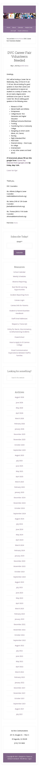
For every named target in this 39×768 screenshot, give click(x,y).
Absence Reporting (19, 282)
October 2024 (19, 508)
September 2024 (19, 514)
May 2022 (19, 661)
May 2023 (19, 598)
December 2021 (19, 688)
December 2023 (19, 561)
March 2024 (19, 545)
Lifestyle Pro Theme (24, 756)
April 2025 (19, 477)
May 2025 (19, 471)
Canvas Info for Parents (19, 305)
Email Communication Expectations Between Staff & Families (19, 353)
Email (19, 242)
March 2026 (19, 418)
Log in (30, 759)
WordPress (23, 759)
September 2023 (19, 577)
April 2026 (19, 413)
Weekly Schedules (19, 276)
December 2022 (19, 624)
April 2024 (19, 540)
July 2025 (19, 461)
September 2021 (19, 704)
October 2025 (19, 445)
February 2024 (19, 550)
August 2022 (19, 646)
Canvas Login (19, 300)
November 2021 (19, 693)
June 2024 (19, 529)
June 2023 (19, 593)
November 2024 (19, 503)
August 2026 (19, 397)
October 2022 (19, 635)
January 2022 (19, 683)
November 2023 (19, 566)
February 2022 (19, 677)
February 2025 (19, 487)
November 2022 (19, 630)
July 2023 (19, 587)
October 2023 (19, 572)
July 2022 (19, 651)
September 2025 (19, 450)
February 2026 (19, 424)
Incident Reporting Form (19, 295)
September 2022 (19, 640)
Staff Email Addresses (19, 319)
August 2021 (19, 709)
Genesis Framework (13, 759)
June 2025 (19, 466)
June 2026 (19, 403)
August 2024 (19, 519)
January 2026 (19, 429)
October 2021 (19, 698)
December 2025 (19, 434)
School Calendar (19, 272)
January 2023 (19, 619)
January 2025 (19, 492)
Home (16, 223)
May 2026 (19, 408)
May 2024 (19, 535)
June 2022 (19, 656)
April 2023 (19, 603)
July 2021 (19, 714)
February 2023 (19, 614)
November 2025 (19, 439)
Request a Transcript (19, 324)
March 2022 (19, 672)
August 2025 (19, 455)
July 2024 (19, 524)
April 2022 (19, 667)
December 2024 (19, 498)
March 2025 (19, 482)
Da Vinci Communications (19, 16)
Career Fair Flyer (12, 170)
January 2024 (19, 556)
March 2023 (19, 609)
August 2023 (19, 582)
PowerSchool (19, 337)
